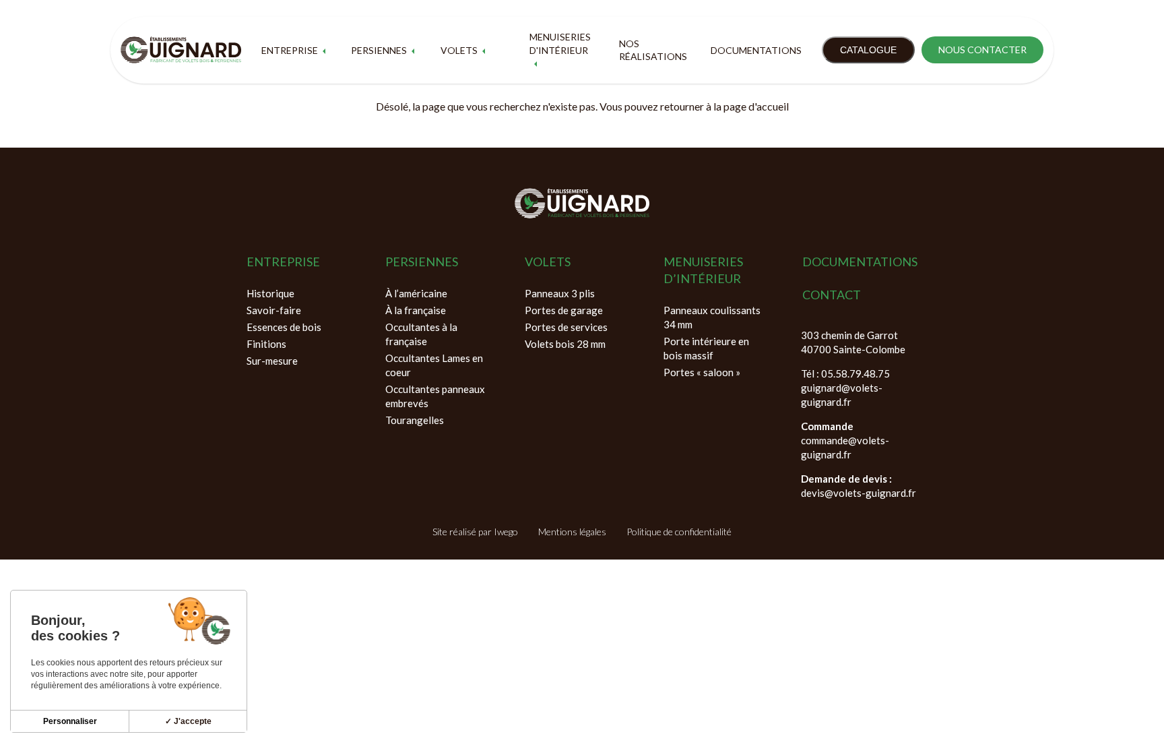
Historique (270, 293)
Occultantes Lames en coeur (434, 365)
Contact (831, 294)
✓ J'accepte (188, 721)
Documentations (756, 50)
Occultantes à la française (421, 334)
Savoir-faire (274, 310)
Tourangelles (414, 420)
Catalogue (868, 49)
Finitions (266, 344)
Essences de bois (284, 327)
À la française (415, 310)
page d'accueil (756, 106)
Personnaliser (70, 721)
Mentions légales (572, 531)
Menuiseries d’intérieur (703, 270)
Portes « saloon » (702, 372)
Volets (459, 50)
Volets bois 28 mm (565, 344)
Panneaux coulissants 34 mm (712, 317)
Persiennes (379, 50)
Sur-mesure (272, 361)
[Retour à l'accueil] (181, 49)
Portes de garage (564, 310)
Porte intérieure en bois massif (706, 348)
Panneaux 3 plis (560, 293)
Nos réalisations (653, 50)
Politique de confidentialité (679, 531)
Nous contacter (982, 49)
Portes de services (566, 327)
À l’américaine (416, 293)
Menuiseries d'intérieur (560, 43)
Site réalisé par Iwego (475, 531)
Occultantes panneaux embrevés (435, 396)
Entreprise (289, 50)
